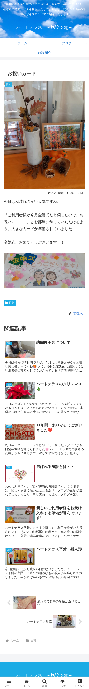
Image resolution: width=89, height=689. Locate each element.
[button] (79, 636)
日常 (12, 302)
